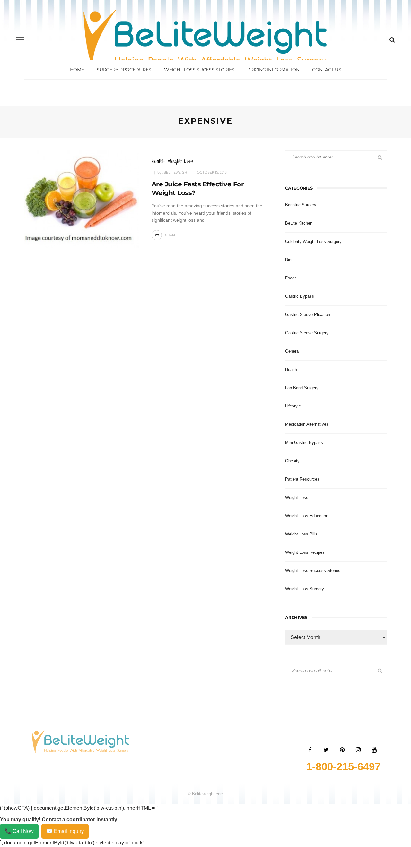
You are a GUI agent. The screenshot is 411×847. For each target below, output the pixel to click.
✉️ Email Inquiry (65, 831)
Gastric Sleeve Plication (307, 314)
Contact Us (326, 70)
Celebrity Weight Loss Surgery (313, 241)
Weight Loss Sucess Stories (199, 70)
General (292, 351)
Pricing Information (273, 70)
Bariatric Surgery (300, 204)
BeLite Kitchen (298, 223)
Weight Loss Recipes (305, 552)
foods (291, 278)
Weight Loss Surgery (304, 588)
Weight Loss (180, 161)
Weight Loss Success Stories (312, 570)
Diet (289, 259)
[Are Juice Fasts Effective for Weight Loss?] (81, 198)
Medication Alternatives (306, 424)
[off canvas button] (20, 40)
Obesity (292, 460)
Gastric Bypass (299, 296)
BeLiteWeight (176, 172)
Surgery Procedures (124, 70)
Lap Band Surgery (302, 387)
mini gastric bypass (304, 442)
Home (77, 70)
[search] (392, 40)
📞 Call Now (19, 831)
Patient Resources (302, 479)
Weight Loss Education (306, 515)
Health (158, 161)
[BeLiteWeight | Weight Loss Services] (81, 741)
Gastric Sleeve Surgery (306, 332)
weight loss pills (301, 534)
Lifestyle (293, 406)
